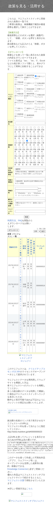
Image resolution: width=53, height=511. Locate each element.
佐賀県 (16, 164)
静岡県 (34, 144)
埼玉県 (23, 137)
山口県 (23, 157)
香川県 (31, 157)
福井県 (19, 144)
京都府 (19, 150)
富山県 (42, 137)
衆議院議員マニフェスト (19, 116)
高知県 (38, 157)
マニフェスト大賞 (15, 480)
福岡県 (42, 157)
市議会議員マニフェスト (19, 84)
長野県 (27, 144)
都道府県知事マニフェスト (19, 77)
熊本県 (23, 164)
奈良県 (31, 150)
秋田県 (31, 131)
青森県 (19, 131)
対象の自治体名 (31, 247)
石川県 (16, 144)
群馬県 (19, 137)
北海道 (16, 131)
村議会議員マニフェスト (19, 96)
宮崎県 (31, 164)
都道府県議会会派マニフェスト (29, 96)
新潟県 (38, 137)
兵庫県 (27, 150)
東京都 (31, 137)
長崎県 (19, 164)
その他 (42, 164)
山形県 (34, 131)
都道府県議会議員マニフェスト (29, 77)
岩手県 (23, 131)
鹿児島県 (34, 164)
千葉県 (27, 137)
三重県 (42, 144)
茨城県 (42, 131)
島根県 (42, 150)
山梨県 (23, 144)
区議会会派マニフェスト (19, 103)
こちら (29, 488)
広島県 (19, 157)
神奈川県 (34, 137)
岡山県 (16, 157)
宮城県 (27, 131)
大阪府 (23, 150)
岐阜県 (31, 144)
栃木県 (16, 137)
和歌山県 (34, 150)
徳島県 (27, 157)
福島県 (38, 131)
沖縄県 (38, 164)
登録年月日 (13, 247)
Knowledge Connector (17, 469)
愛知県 (38, 144)
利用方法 (12, 220)
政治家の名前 (12, 410)
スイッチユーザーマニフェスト (39, 109)
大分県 (27, 164)
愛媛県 (34, 157)
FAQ (20, 220)
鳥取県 (38, 150)
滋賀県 (16, 150)
